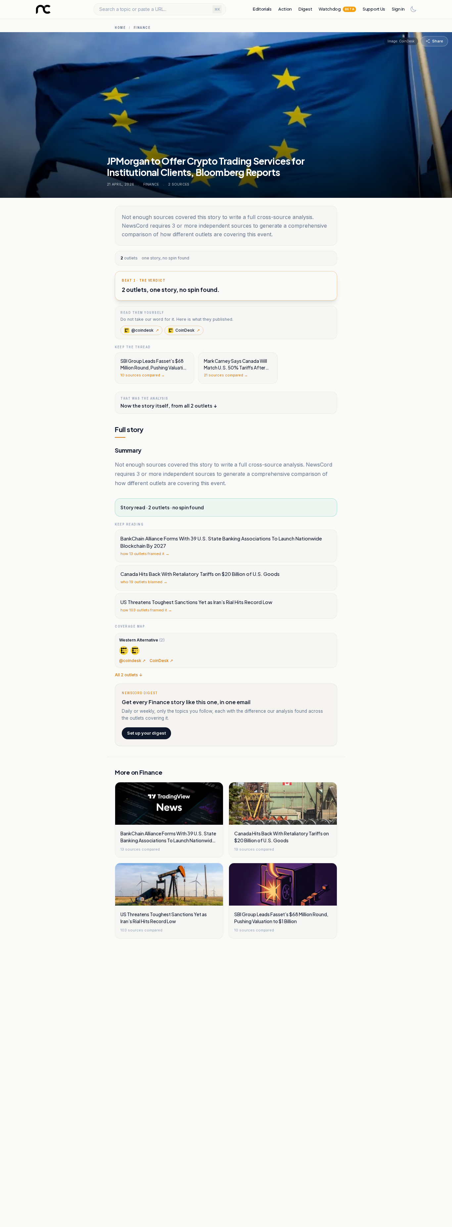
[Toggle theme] (413, 9)
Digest (305, 9)
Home (120, 28)
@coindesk (145, 330)
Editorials (262, 9)
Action (285, 9)
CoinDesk (187, 330)
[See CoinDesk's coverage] (135, 650)
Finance (142, 28)
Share (437, 41)
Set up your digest (146, 733)
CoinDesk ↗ (161, 660)
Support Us (374, 9)
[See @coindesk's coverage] (123, 650)
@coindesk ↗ (132, 660)
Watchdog (336, 9)
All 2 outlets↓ (129, 674)
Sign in (398, 9)
